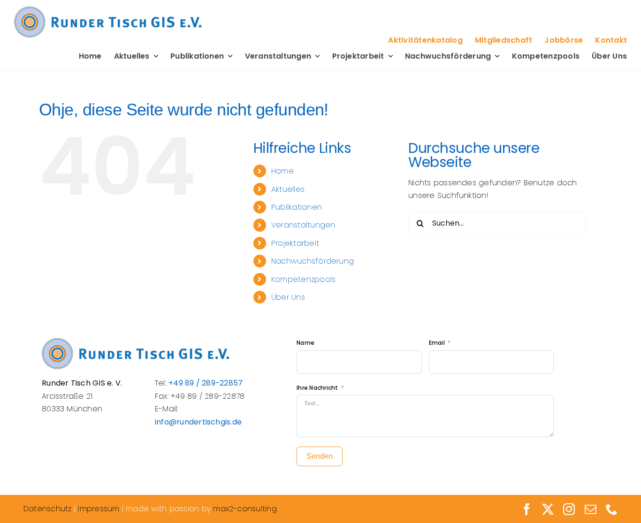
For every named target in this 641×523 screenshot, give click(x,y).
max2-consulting (245, 508)
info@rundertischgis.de (198, 422)
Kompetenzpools (303, 279)
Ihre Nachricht (317, 388)
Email (437, 343)
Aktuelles (288, 189)
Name (305, 343)
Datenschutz (47, 508)
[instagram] (569, 509)
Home (282, 171)
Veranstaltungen (303, 225)
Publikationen (296, 207)
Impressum (98, 508)
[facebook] (527, 509)
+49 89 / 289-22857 (205, 383)
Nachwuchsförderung (312, 261)
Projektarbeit (295, 243)
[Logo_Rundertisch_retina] (108, 10)
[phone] (612, 509)
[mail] (590, 509)
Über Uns (288, 297)
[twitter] (548, 509)
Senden (319, 456)
